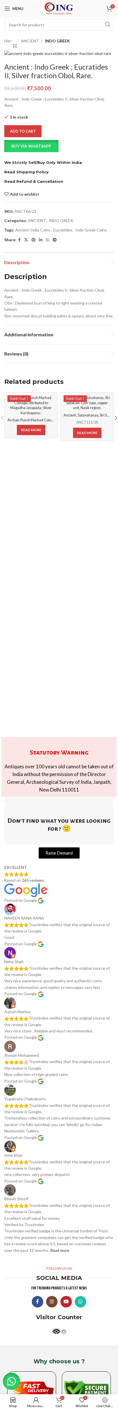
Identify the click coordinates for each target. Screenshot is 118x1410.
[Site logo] (59, 8)
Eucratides (62, 229)
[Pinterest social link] (33, 240)
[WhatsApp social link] (47, 240)
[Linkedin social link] (40, 240)
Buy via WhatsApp (31, 146)
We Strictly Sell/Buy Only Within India (43, 162)
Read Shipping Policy (26, 172)
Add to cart (23, 131)
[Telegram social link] (54, 240)
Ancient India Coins (32, 229)
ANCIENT (30, 40)
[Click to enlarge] (15, 46)
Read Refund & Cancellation (33, 181)
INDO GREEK (57, 40)
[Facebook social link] (19, 240)
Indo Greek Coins (91, 229)
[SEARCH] (108, 25)
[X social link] (26, 240)
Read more (59, 1250)
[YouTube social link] (66, 1301)
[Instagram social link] (52, 1301)
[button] (59, 146)
